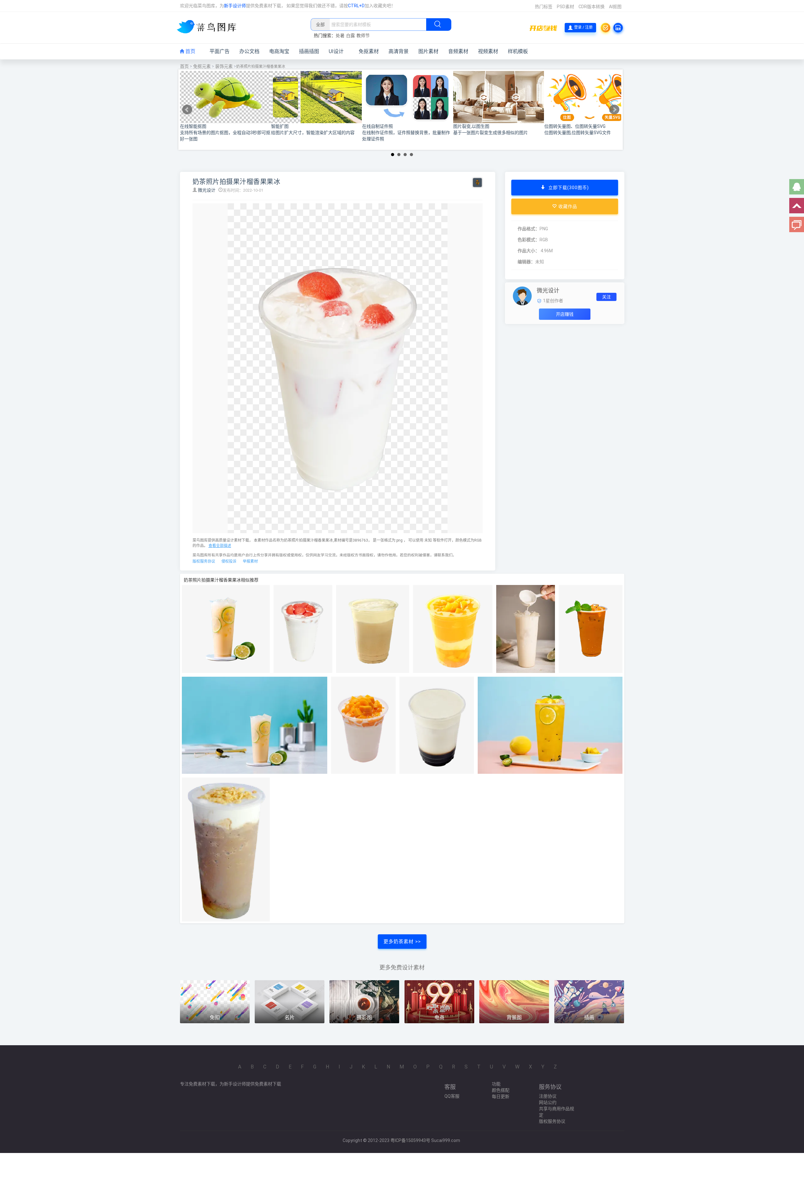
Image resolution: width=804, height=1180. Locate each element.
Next (614, 110)
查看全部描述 (220, 546)
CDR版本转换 (592, 6)
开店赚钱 (564, 314)
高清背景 (398, 51)
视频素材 (488, 51)
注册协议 (548, 1096)
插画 (589, 1017)
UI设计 (336, 51)
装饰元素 (224, 66)
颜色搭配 (500, 1090)
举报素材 (250, 561)
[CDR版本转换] (618, 27)
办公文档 (249, 51)
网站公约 (548, 1102)
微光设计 (207, 190)
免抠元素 (202, 66)
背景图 (514, 1017)
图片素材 (428, 51)
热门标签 (543, 6)
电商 (439, 1017)
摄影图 (364, 1017)
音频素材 (458, 51)
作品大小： (529, 250)
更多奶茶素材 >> (402, 941)
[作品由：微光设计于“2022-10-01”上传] (522, 295)
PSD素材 (565, 6)
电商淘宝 (279, 51)
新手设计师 (235, 5)
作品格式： (529, 228)
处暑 (340, 35)
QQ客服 (451, 1096)
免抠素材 (369, 51)
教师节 (363, 35)
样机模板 (518, 51)
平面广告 (219, 51)
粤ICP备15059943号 (410, 1140)
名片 (290, 1017)
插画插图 (309, 51)
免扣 (215, 1017)
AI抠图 (615, 6)
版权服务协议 (204, 561)
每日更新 (500, 1096)
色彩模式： (529, 239)
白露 (350, 35)
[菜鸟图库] (209, 27)
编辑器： (526, 261)
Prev (187, 110)
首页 (189, 51)
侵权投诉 (228, 561)
